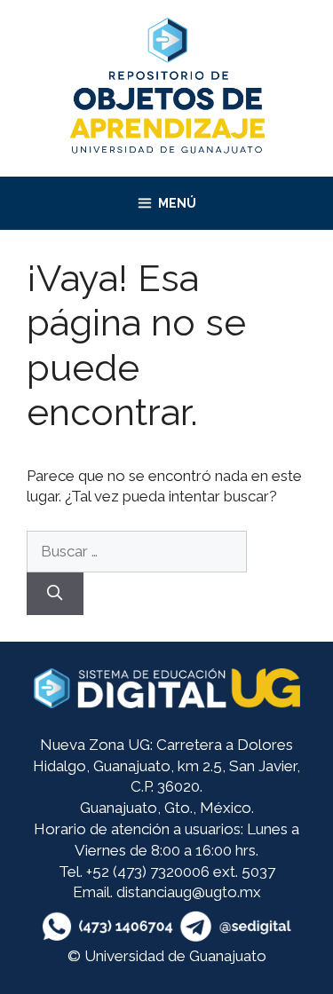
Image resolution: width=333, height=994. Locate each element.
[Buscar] (55, 593)
